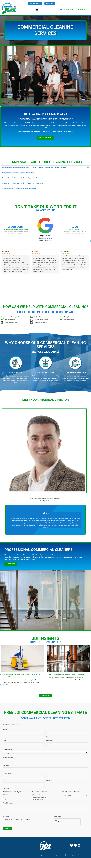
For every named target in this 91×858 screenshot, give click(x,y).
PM (5, 799)
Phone (49, 740)
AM (5, 797)
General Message (38, 795)
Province (49, 780)
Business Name (8, 757)
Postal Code (6, 788)
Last (47, 737)
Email (5, 740)
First (4, 737)
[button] (36, 9)
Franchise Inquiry (38, 799)
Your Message (8, 803)
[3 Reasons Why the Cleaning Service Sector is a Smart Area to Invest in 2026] (22, 658)
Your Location (8, 749)
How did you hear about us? (70, 792)
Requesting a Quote (39, 797)
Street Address (7, 773)
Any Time (7, 795)
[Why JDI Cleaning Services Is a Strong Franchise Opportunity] (68, 658)
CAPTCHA (57, 817)
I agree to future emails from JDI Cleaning (17, 819)
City (4, 780)
